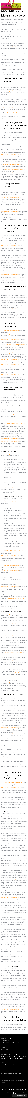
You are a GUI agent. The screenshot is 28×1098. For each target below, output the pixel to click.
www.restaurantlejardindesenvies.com (10, 46)
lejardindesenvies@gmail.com (8, 107)
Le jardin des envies (11, 5)
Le (19, 194)
